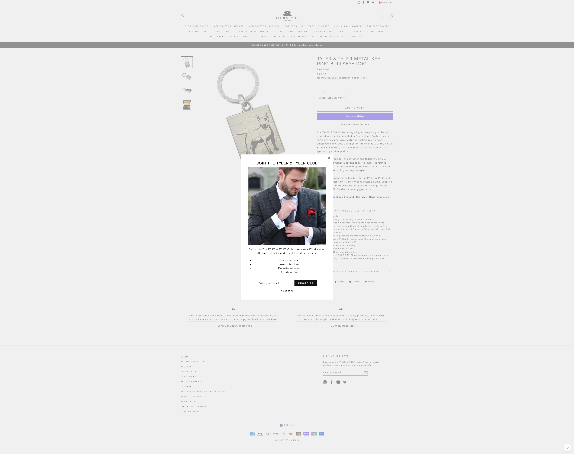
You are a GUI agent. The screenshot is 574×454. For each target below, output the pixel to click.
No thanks (287, 290)
